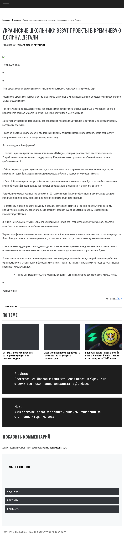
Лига (119, 298)
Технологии (11, 307)
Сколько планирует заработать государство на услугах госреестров (62, 355)
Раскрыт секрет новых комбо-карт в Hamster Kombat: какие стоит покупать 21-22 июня (102, 355)
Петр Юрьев (39, 45)
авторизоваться (58, 447)
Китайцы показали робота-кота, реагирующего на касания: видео (18, 355)
